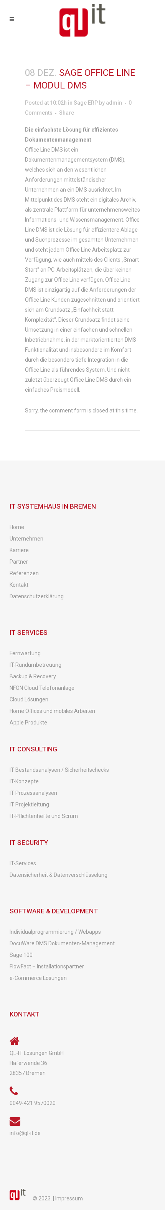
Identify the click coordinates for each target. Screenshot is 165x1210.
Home (17, 527)
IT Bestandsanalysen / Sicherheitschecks (59, 770)
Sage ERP (86, 103)
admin (114, 103)
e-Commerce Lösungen (38, 978)
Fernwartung (25, 653)
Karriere (19, 550)
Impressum (69, 1198)
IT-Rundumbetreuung (35, 665)
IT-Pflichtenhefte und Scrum (44, 816)
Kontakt (19, 585)
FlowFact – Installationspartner (47, 966)
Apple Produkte (28, 722)
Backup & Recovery (33, 676)
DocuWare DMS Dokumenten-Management (62, 943)
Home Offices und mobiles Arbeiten (52, 711)
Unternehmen (26, 539)
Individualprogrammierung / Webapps (55, 932)
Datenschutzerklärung (37, 596)
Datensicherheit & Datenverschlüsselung (58, 875)
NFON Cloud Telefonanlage (42, 688)
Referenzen (24, 573)
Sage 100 (21, 955)
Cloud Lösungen (29, 699)
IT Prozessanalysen (33, 793)
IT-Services (23, 863)
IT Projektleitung (29, 804)
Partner (19, 562)
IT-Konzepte (24, 781)
